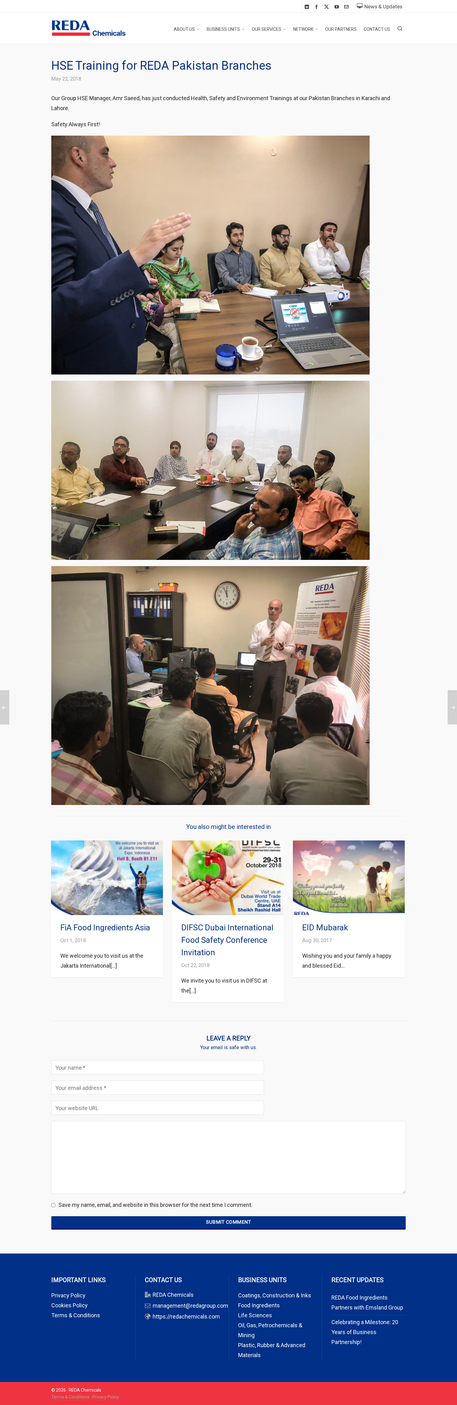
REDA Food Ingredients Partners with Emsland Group (367, 1302)
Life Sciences (255, 1315)
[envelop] (347, 6)
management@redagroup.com (190, 1305)
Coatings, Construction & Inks (274, 1295)
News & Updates (383, 6)
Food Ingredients (259, 1305)
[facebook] (317, 6)
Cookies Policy (69, 1305)
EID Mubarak (325, 927)
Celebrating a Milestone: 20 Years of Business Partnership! (364, 1332)
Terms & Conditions (75, 1315)
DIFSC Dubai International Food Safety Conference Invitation (227, 940)
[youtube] (338, 6)
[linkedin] (308, 6)
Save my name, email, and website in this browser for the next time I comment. (155, 1205)
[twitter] (327, 7)
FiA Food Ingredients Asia (105, 927)
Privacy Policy (68, 1295)
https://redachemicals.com (186, 1316)
